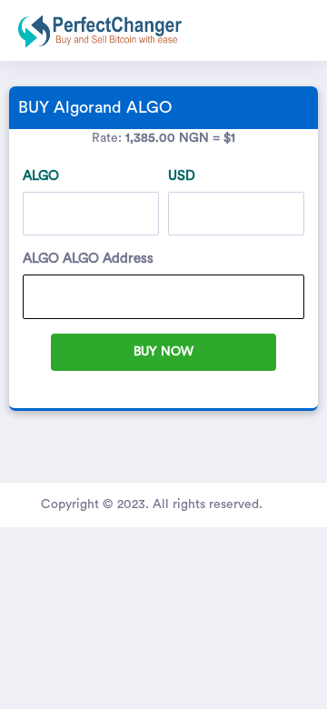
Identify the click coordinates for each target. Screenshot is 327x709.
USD (181, 176)
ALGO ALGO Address (88, 258)
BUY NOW (163, 351)
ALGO (41, 176)
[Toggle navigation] (305, 31)
